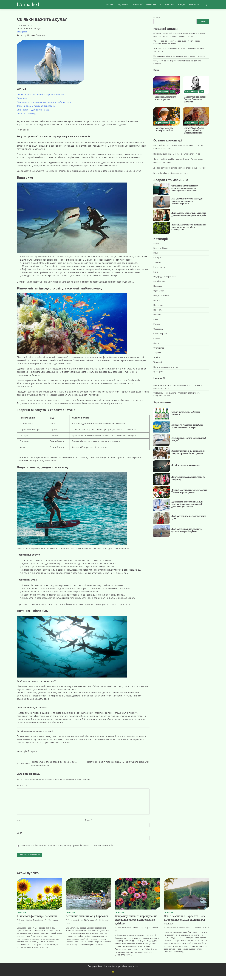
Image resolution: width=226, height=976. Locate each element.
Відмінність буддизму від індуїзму (175, 173)
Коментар (22, 785)
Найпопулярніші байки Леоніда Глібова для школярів (194, 99)
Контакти (194, 5)
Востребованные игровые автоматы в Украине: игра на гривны (189, 491)
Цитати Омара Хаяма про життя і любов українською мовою (194, 130)
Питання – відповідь (26, 113)
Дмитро (156, 168)
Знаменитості (159, 267)
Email (88, 820)
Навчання (151, 5)
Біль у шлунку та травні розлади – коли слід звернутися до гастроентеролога (187, 201)
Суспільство (167, 5)
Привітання (158, 305)
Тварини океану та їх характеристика (36, 106)
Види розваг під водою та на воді (33, 110)
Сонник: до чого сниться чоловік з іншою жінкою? (184, 168)
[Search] (206, 5)
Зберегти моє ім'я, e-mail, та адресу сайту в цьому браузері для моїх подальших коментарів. (67, 845)
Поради (181, 5)
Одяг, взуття (158, 291)
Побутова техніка (161, 296)
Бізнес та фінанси (161, 248)
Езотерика (158, 258)
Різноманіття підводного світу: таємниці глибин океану (44, 102)
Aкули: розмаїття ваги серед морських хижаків (40, 94)
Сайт (19, 833)
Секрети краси (160, 334)
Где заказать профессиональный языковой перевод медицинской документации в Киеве (186, 504)
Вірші (155, 253)
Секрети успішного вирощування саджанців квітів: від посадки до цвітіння (136, 919)
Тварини (157, 353)
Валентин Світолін (75, 920)
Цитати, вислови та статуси (165, 367)
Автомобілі (158, 243)
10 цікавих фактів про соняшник (37, 916)
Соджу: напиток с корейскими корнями (185, 413)
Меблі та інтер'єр (161, 281)
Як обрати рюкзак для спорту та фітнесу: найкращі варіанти (186, 530)
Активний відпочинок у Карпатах (87, 916)
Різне (155, 319)
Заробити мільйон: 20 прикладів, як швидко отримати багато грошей (188, 452)
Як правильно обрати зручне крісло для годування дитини (179, 56)
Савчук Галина (172, 928)
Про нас (110, 5)
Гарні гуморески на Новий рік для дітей (164, 129)
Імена (155, 272)
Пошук (156, 17)
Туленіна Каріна (25, 920)
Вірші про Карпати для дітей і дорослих (165, 98)
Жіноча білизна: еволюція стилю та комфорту (188, 478)
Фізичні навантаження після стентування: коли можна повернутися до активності (184, 188)
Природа (32, 751)
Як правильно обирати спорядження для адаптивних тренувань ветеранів (188, 214)
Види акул (22, 98)
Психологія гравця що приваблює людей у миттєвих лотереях (187, 426)
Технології (136, 5)
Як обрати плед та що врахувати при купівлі (188, 517)
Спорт (156, 343)
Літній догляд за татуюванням (185, 465)
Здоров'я (157, 262)
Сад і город (158, 329)
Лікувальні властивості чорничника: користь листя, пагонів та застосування (188, 227)
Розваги (156, 324)
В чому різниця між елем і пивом (187, 154)
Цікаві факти (158, 372)
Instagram (22, 31)
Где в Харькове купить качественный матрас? (188, 439)
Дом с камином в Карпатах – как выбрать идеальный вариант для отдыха (184, 919)
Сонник (156, 338)
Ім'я (19, 820)
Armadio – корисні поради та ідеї (121, 966)
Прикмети (157, 310)
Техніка (156, 357)
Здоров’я (123, 5)
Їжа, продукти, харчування (164, 277)
